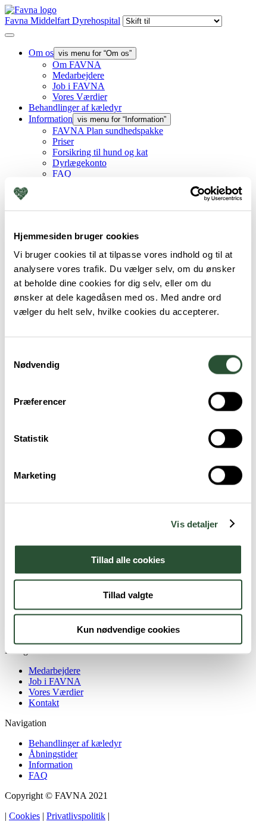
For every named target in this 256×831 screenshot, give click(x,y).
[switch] (225, 401)
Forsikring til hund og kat (100, 152)
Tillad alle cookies (128, 560)
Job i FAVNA (78, 86)
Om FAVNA (76, 65)
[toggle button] (9, 35)
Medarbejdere (78, 75)
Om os (41, 53)
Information (51, 119)
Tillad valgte (128, 594)
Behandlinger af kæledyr (75, 107)
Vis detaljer (194, 523)
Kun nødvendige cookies (128, 629)
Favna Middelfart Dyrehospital (62, 20)
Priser (63, 141)
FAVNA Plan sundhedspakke (107, 131)
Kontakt (44, 703)
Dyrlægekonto (79, 163)
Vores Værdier (79, 97)
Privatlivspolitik (75, 816)
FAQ (61, 173)
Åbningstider (53, 754)
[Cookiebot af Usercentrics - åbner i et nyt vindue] (190, 194)
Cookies (24, 816)
